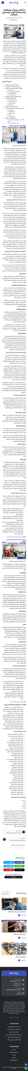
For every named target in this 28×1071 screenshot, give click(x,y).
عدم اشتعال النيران (13, 101)
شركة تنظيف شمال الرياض (16, 792)
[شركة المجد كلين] (14, 973)
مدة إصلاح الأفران (13, 93)
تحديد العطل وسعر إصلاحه (14, 91)
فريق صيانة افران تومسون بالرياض (13, 96)
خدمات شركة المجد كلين (14, 122)
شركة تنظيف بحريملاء (18, 775)
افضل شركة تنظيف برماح (17, 784)
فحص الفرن (11, 90)
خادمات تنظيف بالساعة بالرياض (15, 746)
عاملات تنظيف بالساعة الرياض (15, 744)
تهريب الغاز (11, 104)
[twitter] (14, 1017)
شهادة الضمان (12, 94)
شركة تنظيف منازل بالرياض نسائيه (15, 742)
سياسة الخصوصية (14, 1052)
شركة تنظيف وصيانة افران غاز (13, 536)
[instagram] (10, 1017)
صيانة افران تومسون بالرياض (12, 84)
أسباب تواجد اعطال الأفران (12, 106)
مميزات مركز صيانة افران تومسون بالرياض (15, 108)
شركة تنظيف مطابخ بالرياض (16, 773)
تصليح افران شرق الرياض (17, 790)
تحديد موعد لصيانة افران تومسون (13, 86)
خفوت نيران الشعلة (13, 100)
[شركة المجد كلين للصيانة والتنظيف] (14, 2)
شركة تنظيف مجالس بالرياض (16, 761)
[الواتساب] (26, 1068)
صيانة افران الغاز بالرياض (14, 1026)
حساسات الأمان (12, 103)
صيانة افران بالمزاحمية (17, 780)
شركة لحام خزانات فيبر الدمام (16, 740)
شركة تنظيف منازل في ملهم (16, 748)
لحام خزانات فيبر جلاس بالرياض (16, 736)
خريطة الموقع (14, 1060)
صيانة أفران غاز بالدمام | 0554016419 (17, 911)
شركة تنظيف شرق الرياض (17, 794)
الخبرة (10, 114)
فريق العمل (11, 110)
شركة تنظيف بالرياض (18, 778)
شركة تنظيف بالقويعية (17, 753)
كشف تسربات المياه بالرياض (16, 782)
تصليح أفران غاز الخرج (21, 956)
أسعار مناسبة (12, 116)
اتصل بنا (14, 1055)
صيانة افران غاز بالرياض (17, 767)
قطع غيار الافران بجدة (15, 701)
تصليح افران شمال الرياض (17, 769)
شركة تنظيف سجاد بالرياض (16, 765)
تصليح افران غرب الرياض (17, 738)
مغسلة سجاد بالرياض (18, 763)
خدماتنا (14, 1057)
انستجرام (24, 800)
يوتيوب (24, 804)
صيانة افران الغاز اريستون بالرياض (15, 751)
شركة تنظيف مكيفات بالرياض (14, 1029)
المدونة (14, 1049)
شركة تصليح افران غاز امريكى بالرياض (14, 749)
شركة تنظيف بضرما (18, 757)
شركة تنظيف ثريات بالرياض (16, 771)
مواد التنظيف (12, 113)
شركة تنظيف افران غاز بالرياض (16, 788)
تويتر (25, 802)
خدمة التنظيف (12, 111)
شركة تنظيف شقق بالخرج (17, 755)
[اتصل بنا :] (26, 1064)
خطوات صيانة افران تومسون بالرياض (14, 88)
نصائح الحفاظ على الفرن (11, 118)
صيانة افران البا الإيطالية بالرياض (15, 734)
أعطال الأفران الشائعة (11, 98)
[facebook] (17, 1017)
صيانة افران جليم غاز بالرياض (16, 786)
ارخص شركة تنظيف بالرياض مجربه (15, 759)
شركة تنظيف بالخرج (18, 776)
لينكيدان (24, 808)
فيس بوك (23, 806)
